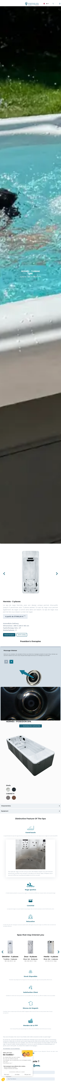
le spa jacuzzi (29, 1044)
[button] (30, 572)
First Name (8, 1076)
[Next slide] (56, 573)
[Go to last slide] (4, 573)
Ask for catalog (22, 634)
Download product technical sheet (31, 726)
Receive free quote (9, 634)
